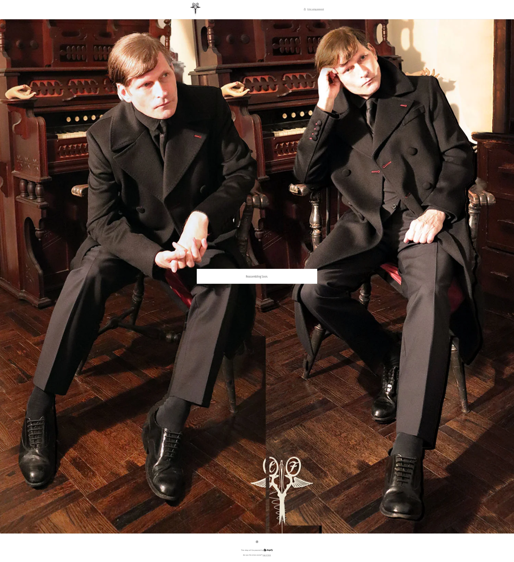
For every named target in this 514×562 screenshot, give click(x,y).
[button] (314, 9)
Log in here (267, 555)
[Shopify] (268, 550)
